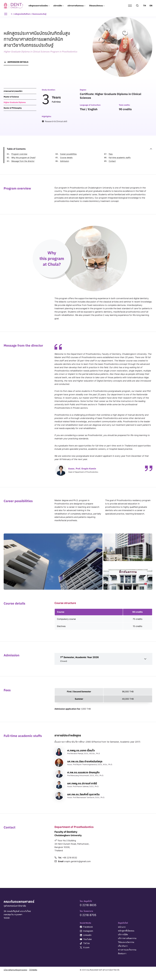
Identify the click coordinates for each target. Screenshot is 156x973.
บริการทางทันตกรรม (127, 938)
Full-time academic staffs (120, 157)
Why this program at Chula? (23, 157)
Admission (64, 161)
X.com (86, 947)
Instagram (88, 931)
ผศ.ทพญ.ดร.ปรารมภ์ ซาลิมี (82, 783)
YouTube (87, 939)
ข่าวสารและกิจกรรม (127, 950)
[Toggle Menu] (6, 14)
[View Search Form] (137, 5)
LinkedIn (87, 935)
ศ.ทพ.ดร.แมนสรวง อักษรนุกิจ (83, 772)
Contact (112, 161)
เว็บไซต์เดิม (33, 970)
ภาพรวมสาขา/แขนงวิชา (13, 91)
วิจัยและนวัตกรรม (126, 942)
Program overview (19, 154)
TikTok (86, 943)
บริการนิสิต (123, 934)
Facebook (88, 927)
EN (151, 5)
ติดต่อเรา (122, 953)
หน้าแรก (122, 927)
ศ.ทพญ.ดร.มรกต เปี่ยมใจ (81, 750)
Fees (111, 154)
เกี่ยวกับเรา (123, 946)
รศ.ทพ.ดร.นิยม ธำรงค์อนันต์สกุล (84, 761)
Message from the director (22, 161)
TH (144, 5)
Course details (66, 157)
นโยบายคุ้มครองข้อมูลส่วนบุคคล (15, 970)
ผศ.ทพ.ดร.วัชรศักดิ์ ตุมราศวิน (83, 794)
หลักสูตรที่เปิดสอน (126, 931)
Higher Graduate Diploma (15, 102)
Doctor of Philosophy (13, 108)
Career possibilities (68, 154)
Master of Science (11, 97)
